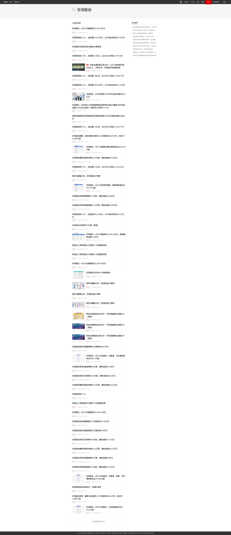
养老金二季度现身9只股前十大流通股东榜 (89, 403)
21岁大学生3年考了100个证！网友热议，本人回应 (146, 30)
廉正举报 (146, 533)
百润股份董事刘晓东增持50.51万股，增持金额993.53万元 (94, 449)
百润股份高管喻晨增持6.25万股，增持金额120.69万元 (93, 196)
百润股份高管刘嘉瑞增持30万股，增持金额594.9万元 (93, 367)
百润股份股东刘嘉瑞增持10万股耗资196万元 (89, 430)
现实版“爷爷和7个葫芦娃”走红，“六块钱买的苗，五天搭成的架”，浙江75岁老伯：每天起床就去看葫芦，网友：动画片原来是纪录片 (146, 46)
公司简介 (103, 533)
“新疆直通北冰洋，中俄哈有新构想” (143, 49)
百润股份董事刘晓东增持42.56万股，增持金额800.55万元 (94, 158)
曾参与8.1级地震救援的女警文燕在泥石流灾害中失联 (146, 55)
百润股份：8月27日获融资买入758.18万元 (88, 28)
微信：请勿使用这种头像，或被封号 (143, 33)
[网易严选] (193, 2)
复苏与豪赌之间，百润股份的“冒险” (86, 176)
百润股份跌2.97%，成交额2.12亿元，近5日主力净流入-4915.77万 (98, 127)
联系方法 (109, 533)
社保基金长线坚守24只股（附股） (85, 225)
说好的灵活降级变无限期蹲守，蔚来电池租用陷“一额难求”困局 (146, 43)
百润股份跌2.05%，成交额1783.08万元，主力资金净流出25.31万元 (98, 85)
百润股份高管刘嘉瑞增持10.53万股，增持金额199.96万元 (94, 205)
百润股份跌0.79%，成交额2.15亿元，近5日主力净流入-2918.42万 (98, 167)
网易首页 (6, 2)
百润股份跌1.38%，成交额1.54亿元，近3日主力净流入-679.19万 (97, 56)
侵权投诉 (152, 533)
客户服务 (119, 533)
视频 (88, 70)
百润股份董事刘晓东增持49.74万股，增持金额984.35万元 (94, 385)
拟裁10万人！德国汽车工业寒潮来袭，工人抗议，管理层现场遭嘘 (146, 52)
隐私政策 (125, 533)
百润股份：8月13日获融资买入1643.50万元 (89, 412)
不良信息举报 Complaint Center (135, 533)
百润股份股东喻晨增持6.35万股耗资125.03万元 (90, 421)
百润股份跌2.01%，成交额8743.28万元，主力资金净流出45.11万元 (98, 38)
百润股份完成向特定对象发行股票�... (87, 47)
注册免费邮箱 (216, 2)
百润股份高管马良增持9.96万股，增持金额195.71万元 (93, 440)
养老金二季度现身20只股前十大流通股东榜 (89, 245)
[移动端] (181, 2)
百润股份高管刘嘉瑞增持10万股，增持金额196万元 (92, 458)
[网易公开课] (186, 2)
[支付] (198, 2)
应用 (10, 2)
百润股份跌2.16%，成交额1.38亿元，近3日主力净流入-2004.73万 (98, 76)
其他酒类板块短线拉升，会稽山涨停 (86, 487)
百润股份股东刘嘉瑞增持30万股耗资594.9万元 (90, 347)
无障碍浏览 (16, 2)
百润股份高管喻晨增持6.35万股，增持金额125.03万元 (93, 467)
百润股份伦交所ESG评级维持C (98, 273)
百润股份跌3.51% (79, 394)
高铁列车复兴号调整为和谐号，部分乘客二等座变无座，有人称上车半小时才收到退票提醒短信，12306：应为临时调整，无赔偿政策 (146, 39)
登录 (208, 2)
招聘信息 (114, 533)
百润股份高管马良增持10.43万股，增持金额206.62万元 (94, 376)
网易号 (74, 32)
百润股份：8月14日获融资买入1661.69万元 (89, 263)
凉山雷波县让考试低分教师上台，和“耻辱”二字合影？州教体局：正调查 (146, 27)
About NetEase (96, 533)
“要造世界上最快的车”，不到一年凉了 (143, 36)
